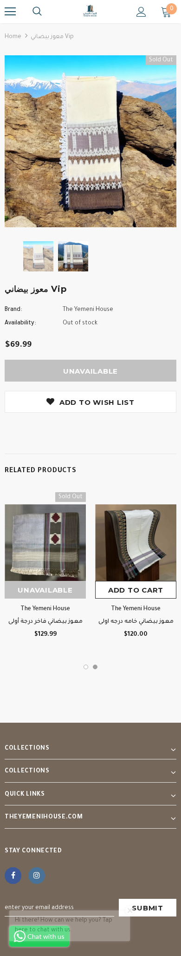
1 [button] (86, 667)
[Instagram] (36, 875)
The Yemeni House (88, 310)
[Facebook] (13, 875)
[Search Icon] (37, 11)
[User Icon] (141, 12)
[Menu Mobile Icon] (10, 11)
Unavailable (45, 590)
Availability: (20, 323)
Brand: (13, 310)
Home (13, 37)
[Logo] (90, 11)
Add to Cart (135, 590)
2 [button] (95, 667)
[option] (90, 141)
